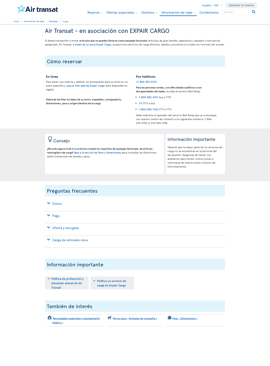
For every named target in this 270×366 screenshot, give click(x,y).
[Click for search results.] (254, 12)
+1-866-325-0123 (146, 81)
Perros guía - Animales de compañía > (135, 318)
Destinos (147, 12)
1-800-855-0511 (148, 97)
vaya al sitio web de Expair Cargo (85, 85)
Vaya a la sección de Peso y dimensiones (97, 152)
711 (140, 103)
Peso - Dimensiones (184, 318)
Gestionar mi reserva (241, 5)
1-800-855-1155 (148, 109)
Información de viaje (176, 12)
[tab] (67, 282)
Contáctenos (209, 12)
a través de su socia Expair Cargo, (92, 44)
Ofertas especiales (120, 12)
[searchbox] (239, 12)
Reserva (93, 12)
